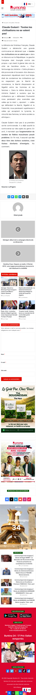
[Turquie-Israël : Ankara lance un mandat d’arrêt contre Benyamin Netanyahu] (27, 304)
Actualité (11, 22)
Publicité (11, 627)
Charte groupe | (21, 625)
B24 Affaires (17, 687)
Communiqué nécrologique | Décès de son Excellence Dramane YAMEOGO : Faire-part (24, 582)
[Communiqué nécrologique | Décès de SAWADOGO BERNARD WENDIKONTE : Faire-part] (6, 591)
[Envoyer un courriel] (9, 37)
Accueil (5, 22)
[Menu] (2, 9)
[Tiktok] (24, 672)
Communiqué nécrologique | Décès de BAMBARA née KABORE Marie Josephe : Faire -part (24, 600)
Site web (3, 370)
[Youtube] (16, 672)
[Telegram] (19, 196)
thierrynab (6, 37)
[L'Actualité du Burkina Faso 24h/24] (18, 8)
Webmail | (17, 627)
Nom (3, 354)
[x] (12, 672)
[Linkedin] (21, 693)
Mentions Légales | (11, 625)
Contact (28, 625)
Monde (17, 22)
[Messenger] (12, 196)
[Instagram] (25, 693)
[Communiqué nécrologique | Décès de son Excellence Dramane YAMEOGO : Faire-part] (6, 582)
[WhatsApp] (16, 196)
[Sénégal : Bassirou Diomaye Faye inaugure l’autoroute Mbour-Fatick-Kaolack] (9, 281)
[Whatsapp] (17, 693)
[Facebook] (9, 693)
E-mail (3, 362)
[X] (13, 693)
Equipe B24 (24, 627)
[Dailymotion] (28, 672)
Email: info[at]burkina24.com (18, 630)
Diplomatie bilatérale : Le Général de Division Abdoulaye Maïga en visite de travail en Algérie (27, 291)
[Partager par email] (23, 196)
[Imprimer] (27, 196)
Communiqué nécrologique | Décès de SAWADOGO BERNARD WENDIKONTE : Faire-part (24, 591)
